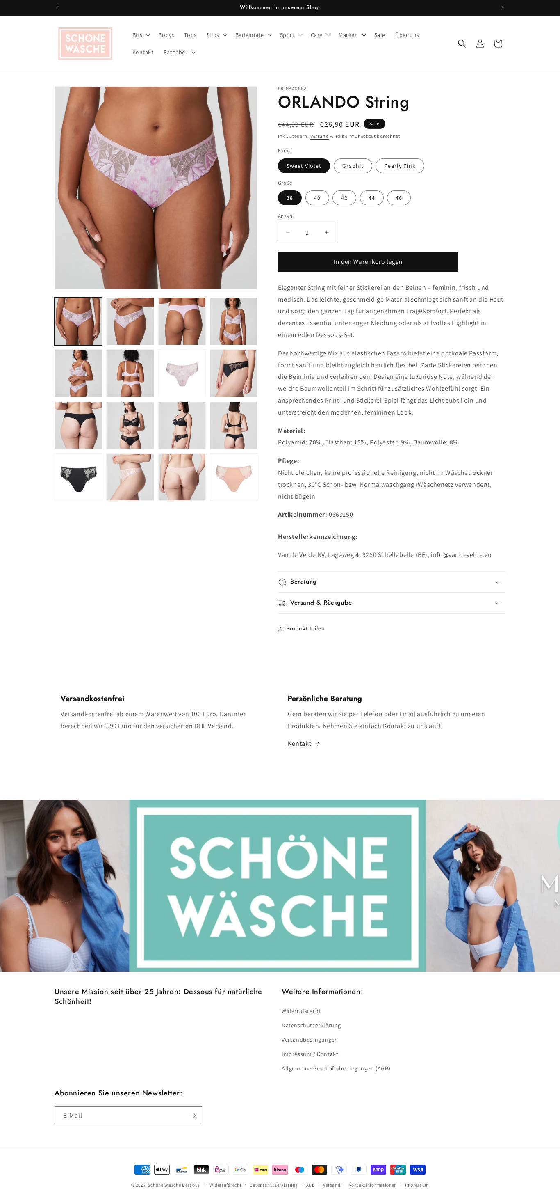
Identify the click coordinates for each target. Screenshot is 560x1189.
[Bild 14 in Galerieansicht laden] (78, 477)
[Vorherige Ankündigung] (57, 8)
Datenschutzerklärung (311, 1025)
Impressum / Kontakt (310, 1054)
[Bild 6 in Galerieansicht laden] (130, 373)
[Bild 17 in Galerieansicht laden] (182, 477)
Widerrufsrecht (301, 1011)
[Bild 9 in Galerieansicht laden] (233, 373)
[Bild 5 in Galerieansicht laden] (78, 373)
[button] (140, 35)
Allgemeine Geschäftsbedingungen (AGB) (336, 1068)
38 (290, 198)
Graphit (353, 166)
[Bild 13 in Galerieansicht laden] (233, 425)
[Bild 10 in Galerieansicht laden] (78, 425)
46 (399, 198)
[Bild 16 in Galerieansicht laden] (130, 477)
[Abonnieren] (193, 1115)
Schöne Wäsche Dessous (174, 1185)
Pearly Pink (400, 166)
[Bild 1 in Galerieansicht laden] (78, 321)
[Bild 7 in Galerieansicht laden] (182, 373)
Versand (319, 136)
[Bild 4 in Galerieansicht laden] (233, 321)
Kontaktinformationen (372, 1185)
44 (372, 198)
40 (317, 198)
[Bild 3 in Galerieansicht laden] (182, 321)
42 (344, 198)
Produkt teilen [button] (305, 628)
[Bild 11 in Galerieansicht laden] (130, 425)
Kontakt (299, 743)
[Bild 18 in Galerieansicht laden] (233, 477)
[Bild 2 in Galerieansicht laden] (130, 321)
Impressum (417, 1185)
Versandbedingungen (310, 1039)
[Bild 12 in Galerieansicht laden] (182, 425)
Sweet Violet (304, 166)
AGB (310, 1185)
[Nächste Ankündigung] (503, 8)
